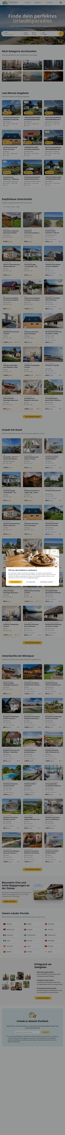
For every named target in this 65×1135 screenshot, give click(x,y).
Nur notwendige (30, 582)
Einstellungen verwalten (46, 582)
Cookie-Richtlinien (32, 578)
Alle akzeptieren (15, 582)
